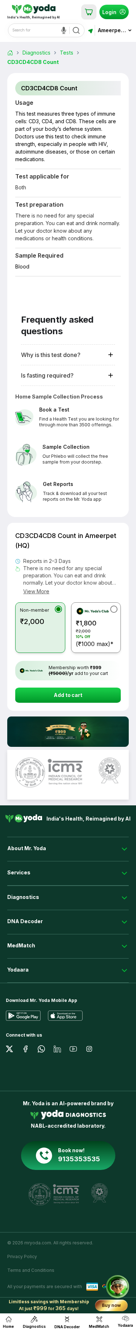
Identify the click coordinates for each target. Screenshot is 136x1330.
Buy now (111, 1305)
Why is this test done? (51, 354)
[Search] (76, 30)
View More (36, 591)
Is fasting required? (47, 375)
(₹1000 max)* (95, 633)
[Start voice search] (65, 30)
